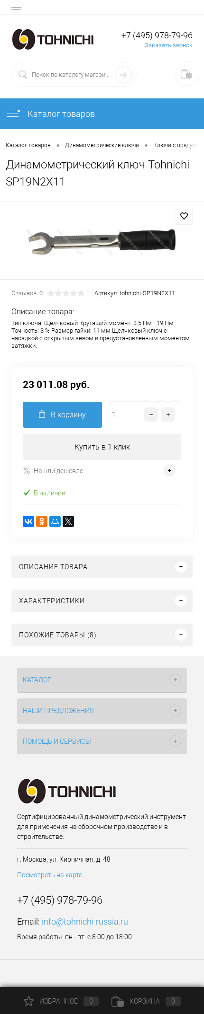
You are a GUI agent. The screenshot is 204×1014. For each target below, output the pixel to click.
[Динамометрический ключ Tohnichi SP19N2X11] (102, 242)
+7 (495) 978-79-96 (157, 35)
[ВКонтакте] (28, 521)
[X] (68, 521)
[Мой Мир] (55, 521)
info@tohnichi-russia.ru (85, 921)
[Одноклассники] (41, 521)
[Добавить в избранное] (184, 216)
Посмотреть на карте (49, 875)
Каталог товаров (60, 114)
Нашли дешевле (58, 471)
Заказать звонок (169, 45)
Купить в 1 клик (102, 446)
